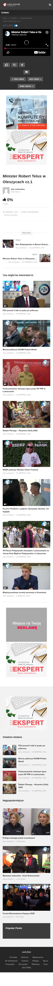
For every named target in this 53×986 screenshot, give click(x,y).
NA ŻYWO (26, 967)
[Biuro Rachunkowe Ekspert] (26, 730)
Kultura (25, 961)
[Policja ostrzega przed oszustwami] (26, 821)
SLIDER (14, 18)
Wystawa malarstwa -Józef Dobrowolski (21, 876)
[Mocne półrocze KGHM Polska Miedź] (26, 333)
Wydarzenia (37, 957)
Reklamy (36, 964)
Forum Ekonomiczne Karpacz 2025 (19, 913)
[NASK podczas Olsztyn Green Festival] (26, 453)
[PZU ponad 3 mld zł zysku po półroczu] (26, 294)
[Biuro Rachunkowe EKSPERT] (26, 164)
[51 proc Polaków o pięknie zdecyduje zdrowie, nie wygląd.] (26, 492)
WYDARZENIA (33, 212)
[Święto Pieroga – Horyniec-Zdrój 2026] (26, 414)
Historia (24, 957)
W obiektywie (11, 961)
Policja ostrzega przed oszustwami (19, 838)
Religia (35, 961)
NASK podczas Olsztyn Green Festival (20, 470)
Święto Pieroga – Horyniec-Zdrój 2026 (20, 430)
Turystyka (10, 964)
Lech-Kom (26, 952)
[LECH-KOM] (26, 129)
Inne (46, 964)
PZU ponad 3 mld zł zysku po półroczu (20, 310)
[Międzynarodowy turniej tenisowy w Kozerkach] (26, 576)
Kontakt (13, 957)
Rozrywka (23, 964)
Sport (45, 961)
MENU (6, 13)
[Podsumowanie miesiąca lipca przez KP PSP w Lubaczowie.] (26, 372)
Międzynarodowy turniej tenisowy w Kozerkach (24, 592)
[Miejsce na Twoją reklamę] (26, 641)
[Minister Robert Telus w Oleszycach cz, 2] (26, 261)
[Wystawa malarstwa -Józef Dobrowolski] (26, 859)
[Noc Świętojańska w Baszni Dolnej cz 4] (26, 247)
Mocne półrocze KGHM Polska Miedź (20, 349)
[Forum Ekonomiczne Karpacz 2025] (26, 897)
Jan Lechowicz (18, 189)
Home (5, 18)
